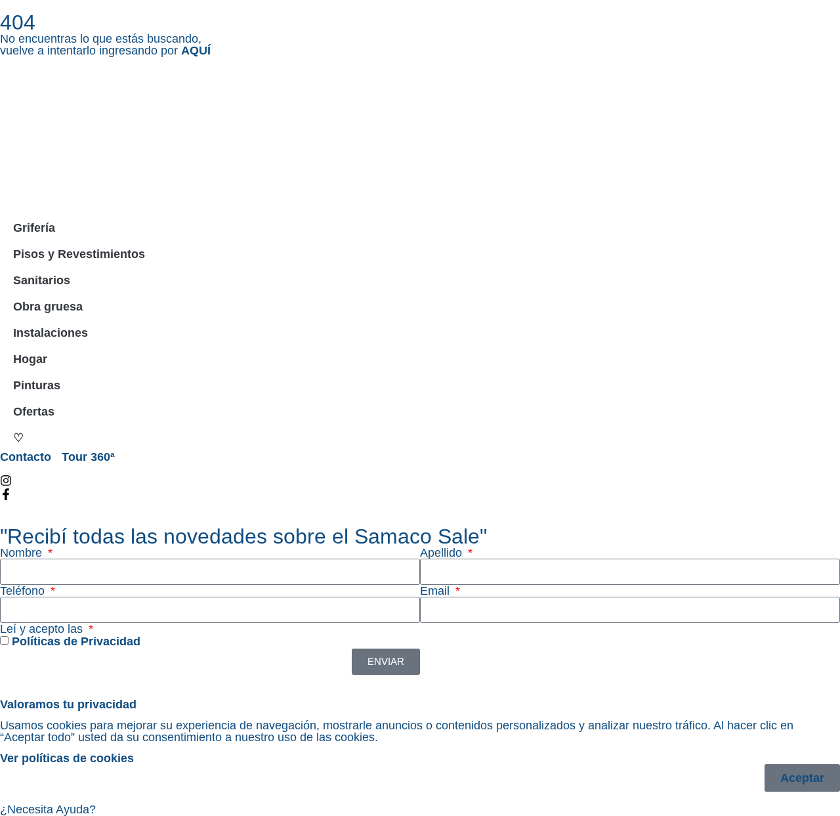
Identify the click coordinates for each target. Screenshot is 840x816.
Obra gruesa (48, 306)
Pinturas (36, 385)
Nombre (22, 553)
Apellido (442, 553)
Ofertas (33, 411)
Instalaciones (50, 332)
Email (436, 591)
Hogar (30, 359)
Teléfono (24, 591)
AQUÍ (196, 50)
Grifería (34, 227)
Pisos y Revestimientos (79, 254)
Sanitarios (41, 280)
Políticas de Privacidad (76, 642)
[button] (420, 809)
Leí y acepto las (43, 629)
